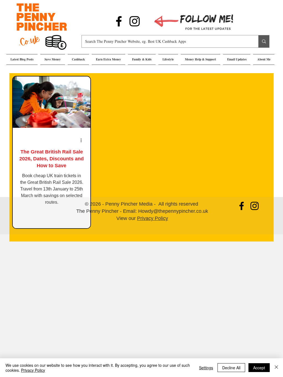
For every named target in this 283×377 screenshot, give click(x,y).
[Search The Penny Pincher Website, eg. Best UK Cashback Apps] (263, 41)
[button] (52, 59)
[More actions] (83, 140)
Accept (259, 367)
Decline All (231, 367)
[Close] (276, 368)
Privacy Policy (152, 218)
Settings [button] (206, 367)
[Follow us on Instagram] (135, 21)
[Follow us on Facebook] (119, 21)
